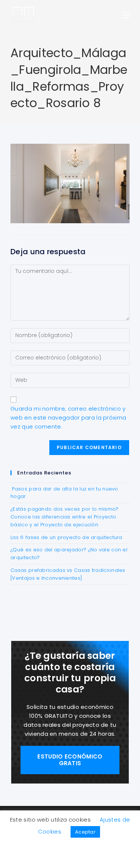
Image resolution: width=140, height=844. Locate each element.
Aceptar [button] (85, 831)
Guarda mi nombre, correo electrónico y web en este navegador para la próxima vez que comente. (68, 417)
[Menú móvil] (126, 14)
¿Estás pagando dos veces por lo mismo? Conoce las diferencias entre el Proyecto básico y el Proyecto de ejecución (64, 516)
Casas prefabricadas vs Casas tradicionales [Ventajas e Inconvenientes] (67, 574)
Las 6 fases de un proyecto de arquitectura (66, 537)
